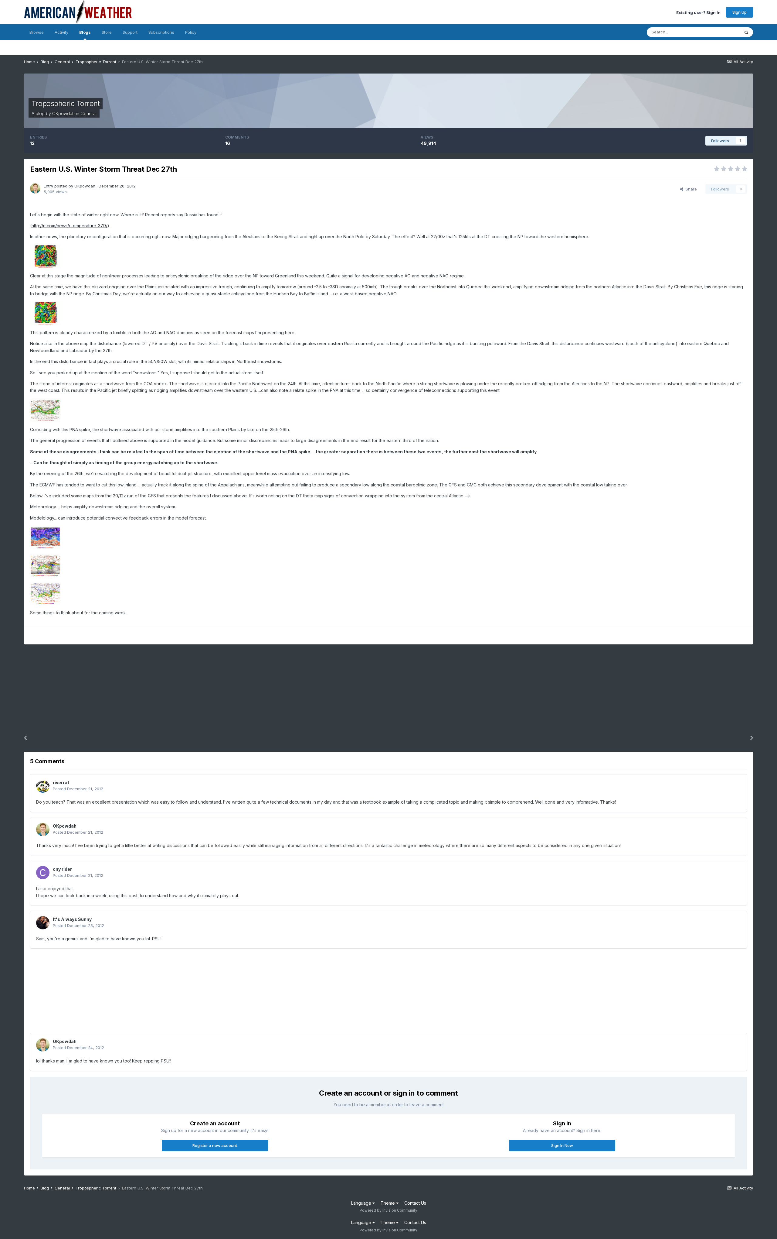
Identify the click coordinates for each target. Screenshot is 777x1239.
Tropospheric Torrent (66, 103)
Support (130, 32)
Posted (78, 788)
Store (107, 32)
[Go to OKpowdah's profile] (35, 188)
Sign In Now (562, 1145)
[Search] (746, 32)
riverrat (61, 782)
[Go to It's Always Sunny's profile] (42, 922)
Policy (190, 32)
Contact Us (415, 1203)
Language (361, 1203)
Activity (61, 32)
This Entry (722, 32)
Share (690, 189)
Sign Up (739, 12)
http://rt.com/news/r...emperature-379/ (69, 225)
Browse (36, 32)
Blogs (85, 32)
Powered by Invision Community (388, 1210)
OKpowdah (63, 113)
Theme (388, 1203)
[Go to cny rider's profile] (42, 872)
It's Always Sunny (72, 919)
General (88, 113)
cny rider (62, 869)
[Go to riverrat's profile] (42, 786)
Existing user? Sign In (698, 12)
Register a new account (214, 1145)
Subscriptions (161, 32)
